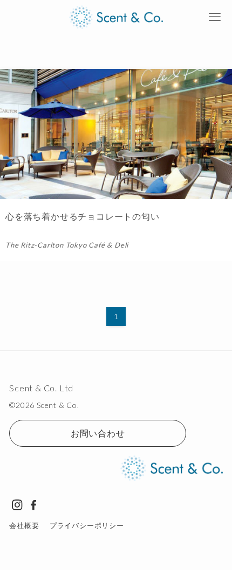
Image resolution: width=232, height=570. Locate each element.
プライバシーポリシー (87, 525)
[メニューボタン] (214, 17)
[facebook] (33, 504)
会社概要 (24, 525)
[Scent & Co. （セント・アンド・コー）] (116, 17)
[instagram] (17, 504)
